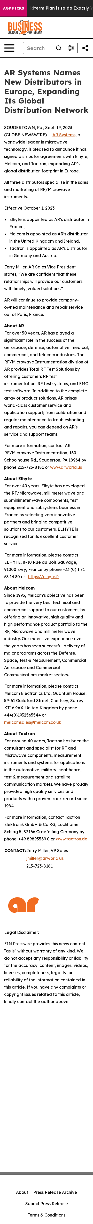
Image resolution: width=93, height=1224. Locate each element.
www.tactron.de (71, 838)
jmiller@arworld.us (45, 858)
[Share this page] (85, 48)
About (22, 1192)
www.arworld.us (66, 467)
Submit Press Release (46, 1203)
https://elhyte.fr (43, 576)
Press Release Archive (55, 1192)
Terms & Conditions (46, 1215)
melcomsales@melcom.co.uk (32, 722)
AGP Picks (13, 8)
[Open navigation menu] (9, 48)
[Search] (58, 48)
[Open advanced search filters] (71, 48)
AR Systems (63, 134)
